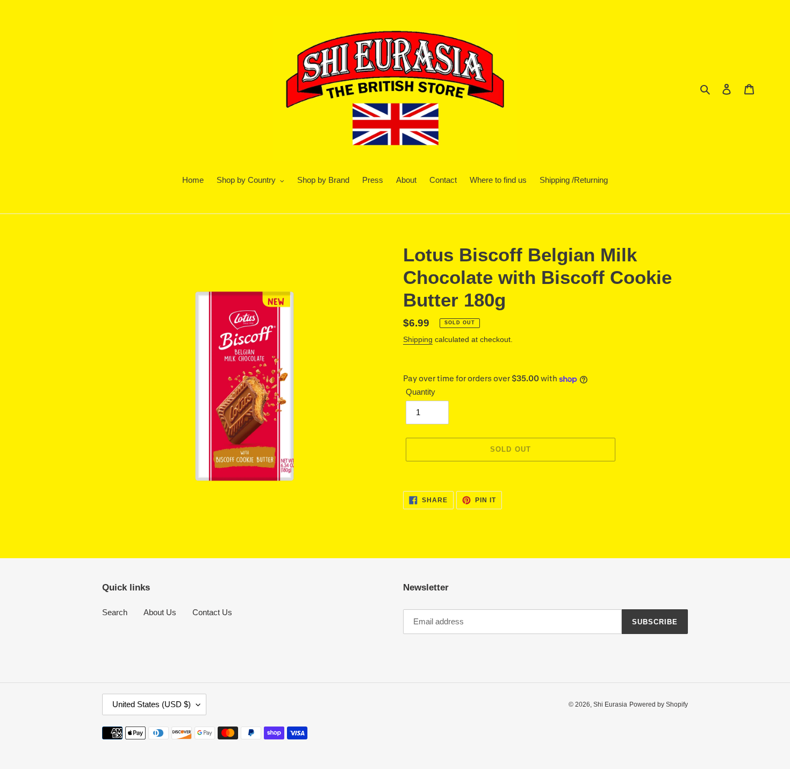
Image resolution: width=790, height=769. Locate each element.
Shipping (418, 339)
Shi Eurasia (610, 704)
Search (114, 612)
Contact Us (212, 612)
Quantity (420, 391)
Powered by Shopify (658, 704)
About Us (159, 612)
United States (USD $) (151, 704)
